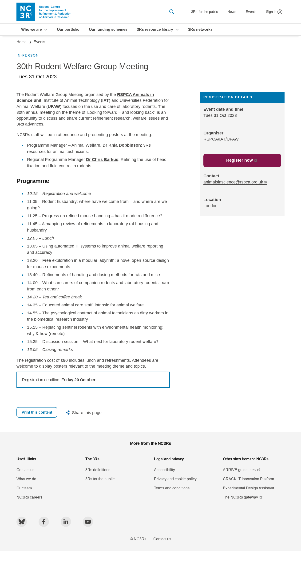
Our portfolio (68, 29)
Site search (171, 11)
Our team (24, 488)
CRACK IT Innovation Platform (248, 479)
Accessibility (164, 470)
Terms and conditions (172, 488)
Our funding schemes (108, 29)
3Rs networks (200, 29)
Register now (239, 160)
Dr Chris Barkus (102, 159)
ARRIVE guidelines (239, 470)
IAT (105, 100)
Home (21, 42)
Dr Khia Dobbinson (122, 145)
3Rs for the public (204, 12)
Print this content (37, 412)
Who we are (31, 29)
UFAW (54, 106)
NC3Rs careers (29, 497)
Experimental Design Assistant (248, 488)
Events (251, 12)
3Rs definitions (97, 470)
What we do (26, 479)
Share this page (87, 412)
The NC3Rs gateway (240, 497)
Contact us (25, 470)
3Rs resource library (155, 29)
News (231, 12)
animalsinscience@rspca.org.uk (233, 182)
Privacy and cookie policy (175, 479)
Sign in (271, 12)
